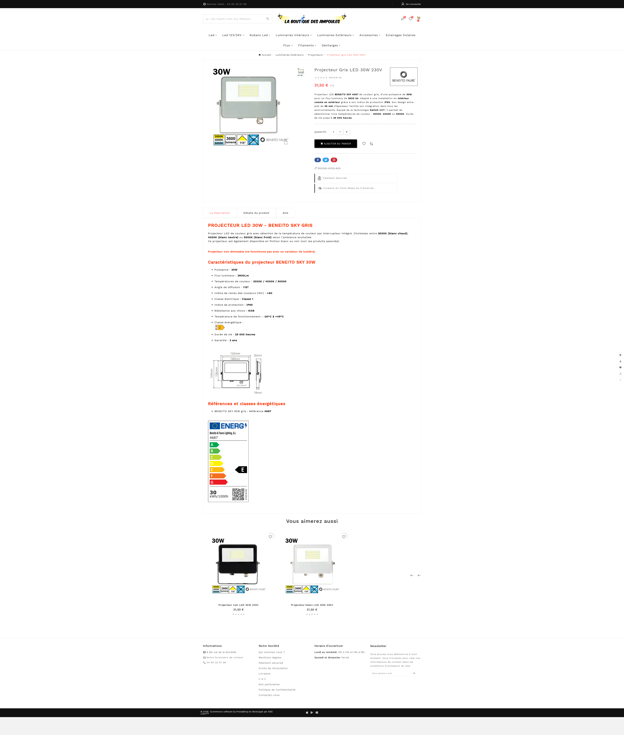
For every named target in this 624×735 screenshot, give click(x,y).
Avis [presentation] (285, 212)
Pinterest (334, 160)
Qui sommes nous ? (272, 652)
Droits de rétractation (273, 668)
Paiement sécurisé (271, 662)
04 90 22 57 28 (216, 662)
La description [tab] (220, 212)
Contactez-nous (269, 695)
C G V (262, 679)
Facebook (317, 160)
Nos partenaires (269, 684)
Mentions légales (270, 657)
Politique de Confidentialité (277, 689)
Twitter (326, 160)
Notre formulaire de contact (225, 657)
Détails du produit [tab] (256, 212)
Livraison (265, 673)
